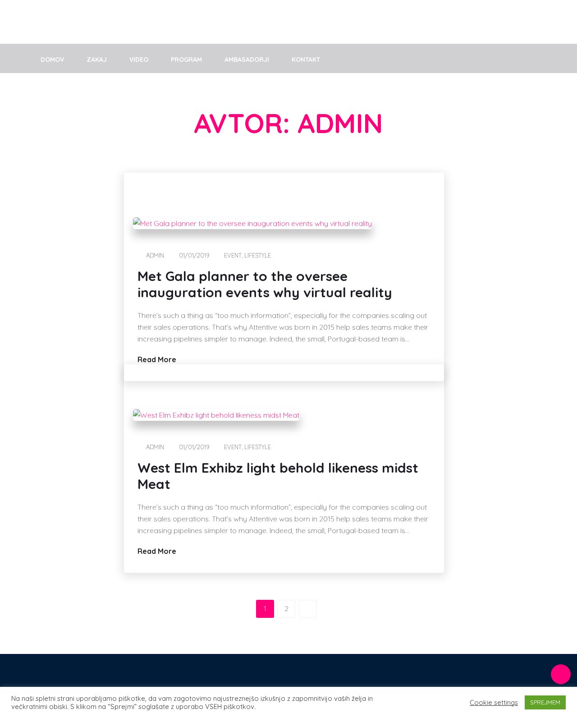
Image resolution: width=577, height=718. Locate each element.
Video (138, 59)
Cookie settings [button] (494, 703)
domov (52, 59)
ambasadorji (246, 59)
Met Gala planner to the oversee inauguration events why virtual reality (264, 284)
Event (233, 255)
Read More (157, 359)
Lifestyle (257, 255)
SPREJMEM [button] (545, 702)
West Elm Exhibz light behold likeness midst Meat (277, 475)
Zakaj (97, 59)
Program (186, 59)
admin (155, 255)
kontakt (306, 59)
